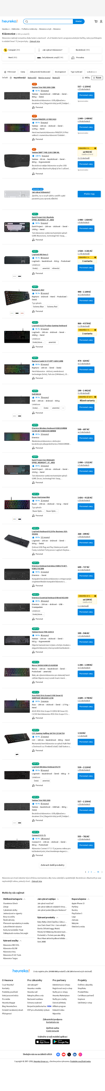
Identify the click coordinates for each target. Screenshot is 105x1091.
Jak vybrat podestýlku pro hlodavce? (51, 910)
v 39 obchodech (84, 537)
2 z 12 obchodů (84, 158)
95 (98, 872)
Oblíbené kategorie (12, 899)
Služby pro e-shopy (60, 992)
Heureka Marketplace (61, 995)
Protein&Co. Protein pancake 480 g (51, 935)
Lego (74, 917)
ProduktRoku (83, 992)
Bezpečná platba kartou (36, 1006)
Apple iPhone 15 (78, 903)
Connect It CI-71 (39, 835)
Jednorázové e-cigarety (12, 913)
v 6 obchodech (83, 222)
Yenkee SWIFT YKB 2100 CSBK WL (46, 152)
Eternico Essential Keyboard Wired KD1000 (50, 597)
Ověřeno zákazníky (85, 985)
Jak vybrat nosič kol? (45, 903)
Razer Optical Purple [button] (39, 511)
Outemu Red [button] (52, 306)
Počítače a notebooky (29, 29)
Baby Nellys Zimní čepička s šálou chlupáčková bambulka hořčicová (52, 922)
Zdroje (5, 907)
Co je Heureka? (8, 985)
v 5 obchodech (83, 465)
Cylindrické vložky (10, 910)
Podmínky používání (10, 992)
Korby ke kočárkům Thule (13, 930)
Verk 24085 (41, 942)
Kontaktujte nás (52, 1022)
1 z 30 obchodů (84, 326)
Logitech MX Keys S (40, 254)
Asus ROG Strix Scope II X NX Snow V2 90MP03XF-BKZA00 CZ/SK (47, 696)
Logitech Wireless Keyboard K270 (46, 767)
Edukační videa (58, 1010)
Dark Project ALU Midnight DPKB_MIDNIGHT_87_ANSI (43, 461)
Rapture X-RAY (38, 290)
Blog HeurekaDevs (9, 1006)
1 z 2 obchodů (83, 606)
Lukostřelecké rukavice (12, 927)
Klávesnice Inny (9, 952)
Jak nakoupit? (32, 985)
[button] (14, 276)
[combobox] (48, 21)
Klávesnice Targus (10, 958)
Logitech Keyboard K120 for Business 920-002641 (50, 532)
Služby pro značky (59, 999)
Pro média (6, 999)
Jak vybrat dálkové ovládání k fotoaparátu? (52, 907)
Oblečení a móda (78, 927)
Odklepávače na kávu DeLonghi (15, 933)
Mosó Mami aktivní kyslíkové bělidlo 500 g (52, 938)
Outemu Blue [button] (38, 306)
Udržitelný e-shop (85, 1002)
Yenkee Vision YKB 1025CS (43, 632)
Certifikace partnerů (86, 995)
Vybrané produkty (46, 917)
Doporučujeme (79, 899)
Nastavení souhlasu (35, 999)
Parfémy (75, 907)
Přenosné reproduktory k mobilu (16, 923)
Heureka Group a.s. (41, 1061)
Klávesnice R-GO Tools (12, 955)
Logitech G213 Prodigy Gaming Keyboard (49, 325)
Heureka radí (32, 992)
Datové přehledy (59, 1002)
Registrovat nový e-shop (62, 988)
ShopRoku (82, 988)
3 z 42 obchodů (84, 393)
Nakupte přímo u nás (35, 995)
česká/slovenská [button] (37, 268)
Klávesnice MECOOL (11, 945)
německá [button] (55, 268)
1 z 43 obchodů (84, 254)
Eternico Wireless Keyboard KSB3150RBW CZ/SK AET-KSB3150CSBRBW (49, 429)
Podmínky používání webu (80, 1061)
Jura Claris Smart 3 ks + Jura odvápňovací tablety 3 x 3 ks (52, 925)
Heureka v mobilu (34, 988)
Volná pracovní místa (10, 995)
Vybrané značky (10, 940)
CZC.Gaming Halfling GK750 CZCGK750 (48, 733)
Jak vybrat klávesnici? (41, 192)
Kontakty (5, 988)
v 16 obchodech (84, 500)
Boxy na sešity (9, 917)
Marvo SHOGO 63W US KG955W (45, 665)
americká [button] (46, 268)
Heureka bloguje (8, 1002)
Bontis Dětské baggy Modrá (48, 928)
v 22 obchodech (84, 839)
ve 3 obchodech (84, 364)
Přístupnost (7, 1013)
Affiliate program (59, 1006)
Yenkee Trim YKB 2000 (41, 800)
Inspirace (81, 999)
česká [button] (46, 408)
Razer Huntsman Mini (41, 497)
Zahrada (75, 920)
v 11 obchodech (84, 636)
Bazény (75, 910)
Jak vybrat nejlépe (46, 899)
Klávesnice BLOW (10, 948)
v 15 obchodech (84, 89)
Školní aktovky (9, 920)
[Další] (102, 872)
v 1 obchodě (82, 736)
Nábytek (75, 923)
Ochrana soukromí (34, 1002)
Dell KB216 (36, 394)
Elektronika (15, 29)
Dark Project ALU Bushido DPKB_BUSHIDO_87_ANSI (43, 218)
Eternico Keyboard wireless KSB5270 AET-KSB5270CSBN (52, 574)
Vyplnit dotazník (52, 1031)
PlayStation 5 (77, 913)
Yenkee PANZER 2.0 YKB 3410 (44, 119)
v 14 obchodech (84, 121)
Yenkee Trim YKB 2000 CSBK (43, 87)
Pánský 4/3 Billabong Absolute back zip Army (52, 932)
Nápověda (56, 1013)
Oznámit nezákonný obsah (12, 1010)
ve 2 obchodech (84, 294)
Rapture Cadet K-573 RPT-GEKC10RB (47, 361)
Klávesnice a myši (45, 29)
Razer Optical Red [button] (52, 511)
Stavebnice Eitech (10, 903)
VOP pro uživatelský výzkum (38, 1010)
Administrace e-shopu (61, 985)
